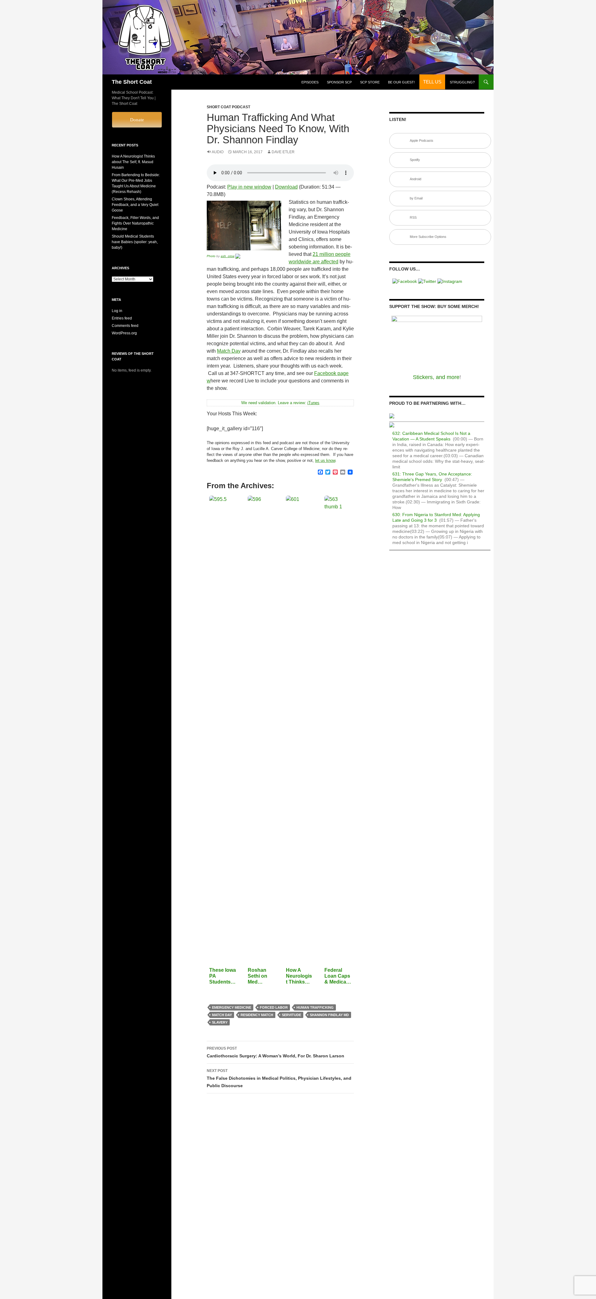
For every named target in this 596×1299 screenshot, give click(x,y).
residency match (257, 1015)
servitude (291, 1015)
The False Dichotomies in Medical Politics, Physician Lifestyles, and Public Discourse (279, 1078)
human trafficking (315, 1007)
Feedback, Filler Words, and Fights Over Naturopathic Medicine (135, 223)
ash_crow (227, 256)
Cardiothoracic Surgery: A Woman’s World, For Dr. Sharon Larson (275, 1052)
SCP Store (370, 82)
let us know (325, 460)
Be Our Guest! (401, 82)
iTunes (313, 402)
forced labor (274, 1007)
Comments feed (125, 326)
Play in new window (249, 187)
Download (286, 187)
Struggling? (462, 82)
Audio (218, 152)
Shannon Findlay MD (329, 1015)
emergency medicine (231, 1007)
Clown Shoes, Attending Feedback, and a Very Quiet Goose (135, 204)
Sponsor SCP (339, 82)
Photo (211, 256)
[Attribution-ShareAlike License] (237, 256)
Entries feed (122, 318)
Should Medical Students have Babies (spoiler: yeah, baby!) (135, 242)
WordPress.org (124, 333)
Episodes (309, 82)
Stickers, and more (436, 377)
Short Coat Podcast (228, 107)
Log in (117, 311)
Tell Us (432, 81)
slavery (220, 1022)
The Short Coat (132, 82)
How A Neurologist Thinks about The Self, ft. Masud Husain (133, 162)
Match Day (229, 351)
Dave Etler (283, 152)
